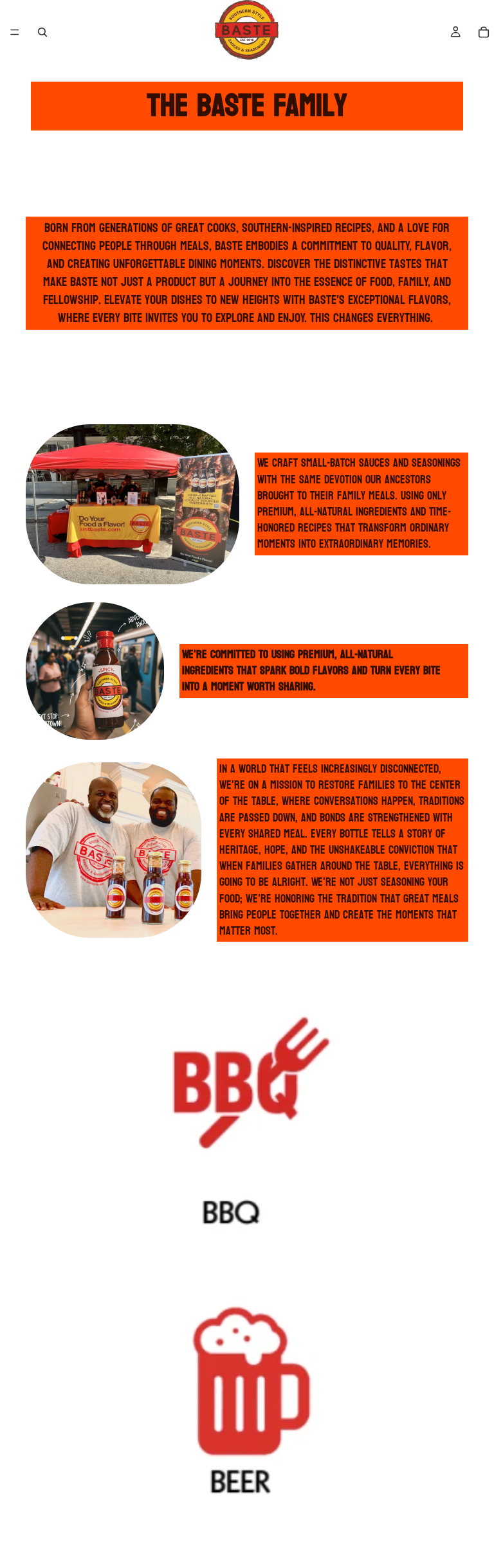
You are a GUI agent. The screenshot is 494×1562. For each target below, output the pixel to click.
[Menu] (15, 32)
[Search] (42, 32)
